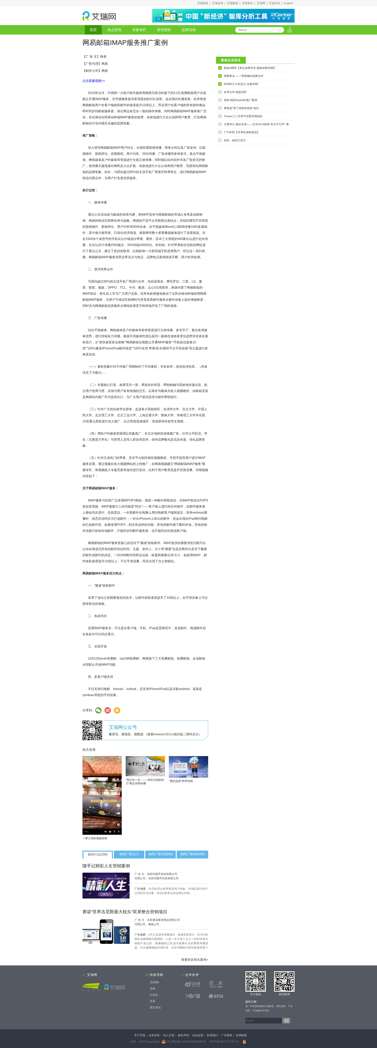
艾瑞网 (261, 3)
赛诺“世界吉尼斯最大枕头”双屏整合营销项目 (124, 911)
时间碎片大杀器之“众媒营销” (241, 84)
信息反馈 (197, 1035)
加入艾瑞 (168, 1035)
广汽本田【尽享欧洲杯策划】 (242, 132)
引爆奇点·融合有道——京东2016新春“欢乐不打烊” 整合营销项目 (263, 124)
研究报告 (164, 30)
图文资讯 (155, 1007)
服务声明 (183, 1035)
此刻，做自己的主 (235, 140)
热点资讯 (114, 30)
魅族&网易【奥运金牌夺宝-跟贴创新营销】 (250, 67)
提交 (286, 1020)
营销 (152, 988)
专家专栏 (139, 30)
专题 (152, 1001)
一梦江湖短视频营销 (94, 838)
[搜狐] (216, 984)
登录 (290, 30)
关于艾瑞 (139, 1035)
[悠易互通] (192, 996)
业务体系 (154, 1035)
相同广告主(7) (129, 854)
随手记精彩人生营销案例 (106, 865)
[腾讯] (117, 710)
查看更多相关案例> (194, 959)
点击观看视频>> (93, 80)
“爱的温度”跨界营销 (181, 781)
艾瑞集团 (202, 3)
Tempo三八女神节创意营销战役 (243, 116)
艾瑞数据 (232, 3)
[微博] (107, 710)
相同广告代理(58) (160, 854)
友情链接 (241, 1035)
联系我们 (212, 1035)
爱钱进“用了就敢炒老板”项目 (241, 108)
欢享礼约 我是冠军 (235, 92)
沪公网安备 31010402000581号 (186, 1041)
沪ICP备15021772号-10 (224, 1041)
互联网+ (155, 982)
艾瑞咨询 (217, 3)
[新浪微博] (192, 984)
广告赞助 (226, 1035)
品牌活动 (189, 30)
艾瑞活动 (274, 3)
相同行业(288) (98, 854)
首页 (93, 30)
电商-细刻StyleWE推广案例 (240, 100)
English (288, 3)
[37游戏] (216, 996)
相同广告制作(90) (192, 854)
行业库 (154, 994)
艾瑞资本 (247, 3)
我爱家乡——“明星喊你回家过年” (244, 75)
